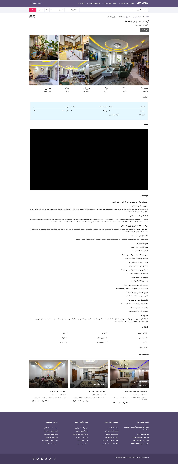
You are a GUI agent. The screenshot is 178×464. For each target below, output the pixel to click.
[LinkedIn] (42, 459)
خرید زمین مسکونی (82, 444)
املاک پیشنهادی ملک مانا (51, 431)
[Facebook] (54, 459)
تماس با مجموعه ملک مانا (50, 444)
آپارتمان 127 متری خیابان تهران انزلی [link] (136, 391)
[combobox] (72, 10)
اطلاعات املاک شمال (127, 3)
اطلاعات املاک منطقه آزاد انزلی (110, 444)
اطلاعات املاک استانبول (111, 437)
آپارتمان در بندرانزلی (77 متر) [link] (97, 391)
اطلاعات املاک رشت (112, 428)
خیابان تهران (128, 17)
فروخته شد (144, 30)
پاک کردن (40, 10)
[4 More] (43, 73)
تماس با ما (81, 3)
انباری (103, 333)
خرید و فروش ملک (94, 3)
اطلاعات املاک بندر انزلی (111, 431)
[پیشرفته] (47, 10)
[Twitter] (50, 459)
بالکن (63, 333)
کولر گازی (142, 347)
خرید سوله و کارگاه (83, 441)
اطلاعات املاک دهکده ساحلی (110, 441)
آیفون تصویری (141, 333)
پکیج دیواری (61, 342)
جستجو (33, 10)
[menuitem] (35, 3)
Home (147, 17)
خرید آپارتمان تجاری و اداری (80, 434)
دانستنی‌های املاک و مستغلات (49, 441)
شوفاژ (63, 338)
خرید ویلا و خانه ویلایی (81, 428)
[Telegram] (33, 459)
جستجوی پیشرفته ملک (51, 437)
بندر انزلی (137, 17)
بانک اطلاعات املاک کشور (51, 434)
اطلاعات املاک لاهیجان (112, 434)
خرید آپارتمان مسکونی (82, 431)
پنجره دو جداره (101, 342)
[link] (129, 374)
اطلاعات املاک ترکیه (111, 3)
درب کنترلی (142, 338)
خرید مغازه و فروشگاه (82, 437)
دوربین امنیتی (101, 338)
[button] (34, 16)
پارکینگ (143, 342)
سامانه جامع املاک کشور (51, 428)
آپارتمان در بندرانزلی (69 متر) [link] (57, 391)
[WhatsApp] (37, 459)
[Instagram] (46, 459)
